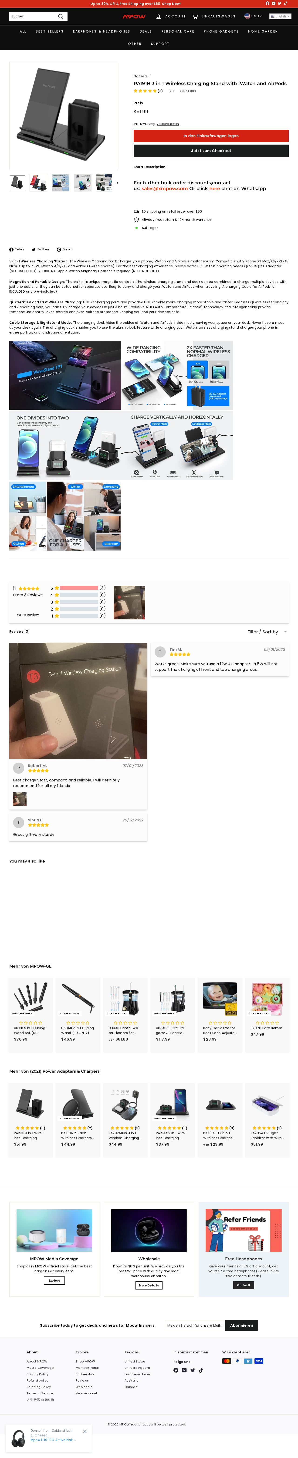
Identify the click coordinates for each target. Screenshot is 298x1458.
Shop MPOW (85, 1361)
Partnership (85, 1374)
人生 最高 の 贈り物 (40, 1400)
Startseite (141, 76)
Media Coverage (40, 1367)
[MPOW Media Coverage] (54, 1230)
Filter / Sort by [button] (263, 632)
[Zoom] (64, 116)
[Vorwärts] (115, 182)
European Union (137, 1374)
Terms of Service (40, 1393)
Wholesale (84, 1387)
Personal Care (178, 31)
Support (160, 43)
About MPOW (37, 1361)
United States (135, 1361)
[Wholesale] (149, 1230)
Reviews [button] (19, 631)
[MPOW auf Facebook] (175, 1370)
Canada (131, 1387)
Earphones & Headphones (101, 31)
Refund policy (37, 1380)
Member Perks (87, 1367)
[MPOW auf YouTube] (184, 1370)
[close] (85, 1431)
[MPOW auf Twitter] (192, 1370)
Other (135, 43)
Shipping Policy (39, 1387)
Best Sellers (50, 31)
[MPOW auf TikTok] (201, 1370)
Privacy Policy (37, 1374)
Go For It (244, 1285)
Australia (132, 1380)
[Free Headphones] (244, 1230)
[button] (148, 91)
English (280, 16)
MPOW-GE (40, 966)
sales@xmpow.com (165, 188)
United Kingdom (137, 1367)
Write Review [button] (28, 614)
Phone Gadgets (221, 31)
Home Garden (263, 31)
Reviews (82, 1380)
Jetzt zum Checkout (211, 150)
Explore (54, 1281)
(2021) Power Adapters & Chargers (65, 1071)
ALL (23, 31)
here (214, 188)
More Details (149, 1285)
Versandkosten (168, 124)
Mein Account (86, 1393)
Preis (138, 103)
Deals (146, 31)
